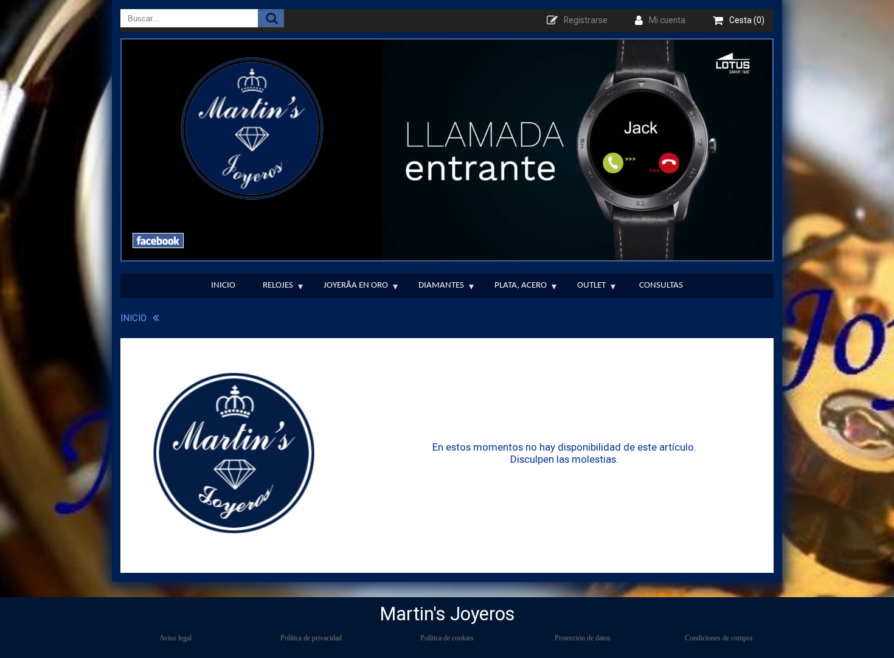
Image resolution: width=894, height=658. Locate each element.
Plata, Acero (520, 285)
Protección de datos (583, 638)
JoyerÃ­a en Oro (356, 285)
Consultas (661, 285)
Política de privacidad (311, 638)
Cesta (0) (746, 20)
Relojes (278, 285)
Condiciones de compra (718, 638)
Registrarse (586, 20)
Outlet (591, 285)
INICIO (133, 318)
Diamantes (441, 285)
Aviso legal (175, 638)
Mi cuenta (667, 20)
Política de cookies (447, 638)
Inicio (223, 285)
